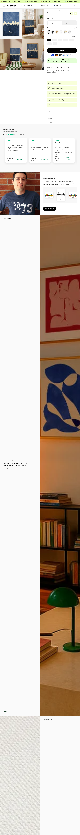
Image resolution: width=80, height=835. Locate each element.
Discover (5, 711)
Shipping (49, 111)
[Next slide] (76, 28)
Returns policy (50, 115)
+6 (71, 55)
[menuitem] (48, 5)
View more (49, 77)
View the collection (49, 208)
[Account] (68, 6)
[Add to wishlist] (71, 13)
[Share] (75, 13)
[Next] (41, 168)
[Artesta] (11, 6)
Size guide (74, 36)
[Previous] (38, 168)
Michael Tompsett (53, 15)
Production (50, 118)
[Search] (64, 6)
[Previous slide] (74, 28)
